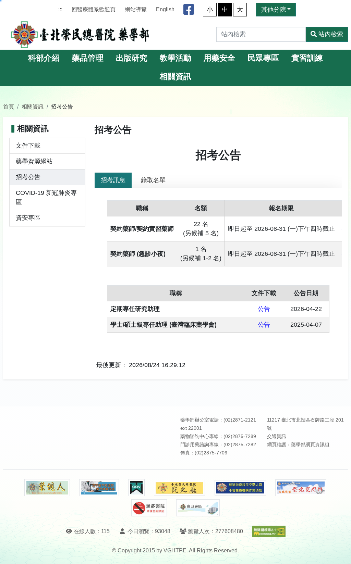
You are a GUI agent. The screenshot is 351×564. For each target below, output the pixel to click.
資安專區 (28, 217)
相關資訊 (175, 76)
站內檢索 (330, 34)
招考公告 (28, 177)
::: (60, 9)
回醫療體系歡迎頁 (94, 9)
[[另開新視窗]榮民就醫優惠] (99, 487)
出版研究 (131, 58)
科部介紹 (44, 58)
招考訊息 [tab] (113, 180)
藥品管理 (88, 58)
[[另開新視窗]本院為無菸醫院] (149, 507)
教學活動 (175, 58)
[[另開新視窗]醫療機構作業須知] (240, 488)
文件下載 (28, 145)
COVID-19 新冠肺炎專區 (46, 197)
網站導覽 (136, 9)
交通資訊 (276, 436)
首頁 (8, 106)
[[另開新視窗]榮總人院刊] (47, 487)
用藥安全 (219, 58)
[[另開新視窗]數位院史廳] (179, 488)
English (165, 9)
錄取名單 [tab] (153, 180)
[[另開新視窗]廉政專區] (198, 507)
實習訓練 (307, 58)
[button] (339, 552)
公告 (264, 308)
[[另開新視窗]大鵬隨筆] (301, 487)
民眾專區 (263, 58)
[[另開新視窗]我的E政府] (136, 487)
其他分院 (273, 9)
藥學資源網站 (34, 161)
